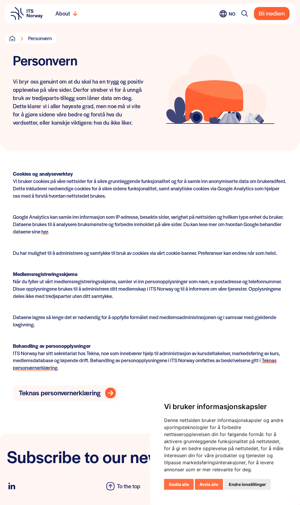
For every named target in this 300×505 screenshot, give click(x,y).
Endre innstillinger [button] (247, 484)
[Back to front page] (27, 13)
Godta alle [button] (179, 484)
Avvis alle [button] (209, 484)
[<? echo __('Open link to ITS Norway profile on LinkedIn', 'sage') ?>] (11, 486)
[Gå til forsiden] (12, 38)
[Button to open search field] (244, 13)
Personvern (40, 38)
